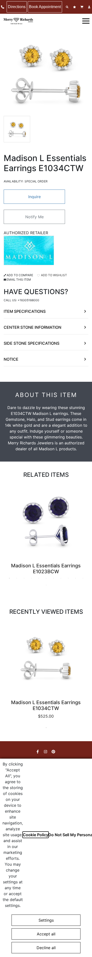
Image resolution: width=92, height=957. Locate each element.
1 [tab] (9, 578)
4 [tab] (31, 578)
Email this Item (19, 279)
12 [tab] (46, 585)
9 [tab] (68, 578)
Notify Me (34, 216)
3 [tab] (24, 578)
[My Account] (90, 7)
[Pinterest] (54, 751)
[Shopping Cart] (82, 7)
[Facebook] (38, 751)
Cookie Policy (35, 834)
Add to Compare (20, 275)
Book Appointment (45, 7)
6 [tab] (46, 578)
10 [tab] (75, 578)
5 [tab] (38, 578)
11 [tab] (82, 578)
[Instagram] (46, 751)
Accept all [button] (46, 933)
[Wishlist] (75, 7)
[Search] (68, 7)
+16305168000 (28, 300)
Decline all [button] (46, 947)
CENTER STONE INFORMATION (32, 327)
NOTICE (11, 359)
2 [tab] (16, 578)
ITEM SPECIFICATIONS (25, 311)
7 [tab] (53, 578)
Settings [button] (46, 920)
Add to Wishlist (53, 275)
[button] (86, 21)
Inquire (34, 196)
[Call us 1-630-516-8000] (3, 7)
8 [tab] (60, 578)
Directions (17, 7)
